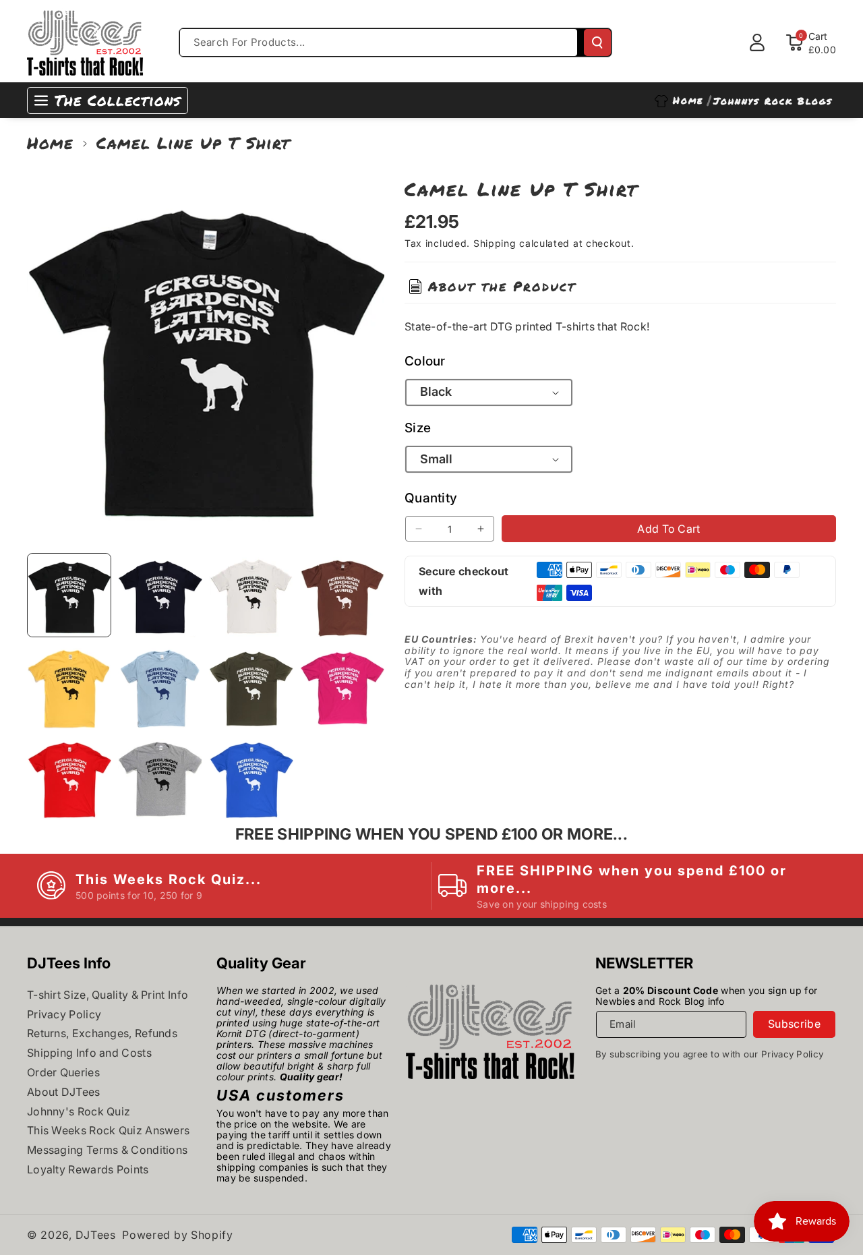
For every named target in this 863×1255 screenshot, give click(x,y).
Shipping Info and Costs (89, 1052)
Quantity (431, 498)
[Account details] (757, 42)
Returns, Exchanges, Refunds (102, 1033)
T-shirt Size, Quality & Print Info (107, 994)
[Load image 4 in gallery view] (342, 595)
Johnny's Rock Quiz (78, 1111)
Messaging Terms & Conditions (107, 1150)
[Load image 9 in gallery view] (69, 777)
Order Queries (63, 1072)
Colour (425, 360)
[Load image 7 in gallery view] (251, 686)
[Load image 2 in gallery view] (160, 595)
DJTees (96, 1235)
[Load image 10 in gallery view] (160, 777)
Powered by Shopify (177, 1235)
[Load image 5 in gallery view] (69, 686)
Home (50, 142)
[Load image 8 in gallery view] (342, 686)
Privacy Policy (64, 1014)
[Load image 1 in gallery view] (69, 595)
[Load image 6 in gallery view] (160, 686)
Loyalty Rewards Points (88, 1169)
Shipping (494, 243)
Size (418, 428)
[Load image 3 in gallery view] (251, 595)
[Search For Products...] (597, 42)
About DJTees (63, 1092)
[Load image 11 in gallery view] (251, 777)
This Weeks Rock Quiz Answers (108, 1130)
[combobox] (379, 42)
